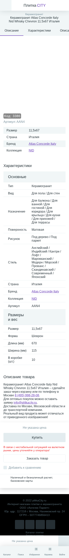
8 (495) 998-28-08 (27, 395)
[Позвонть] (19, 524)
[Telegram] (40, 524)
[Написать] (29, 524)
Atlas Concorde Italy (42, 143)
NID (31, 150)
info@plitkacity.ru (25, 402)
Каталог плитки (35, 532)
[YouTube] (50, 524)
